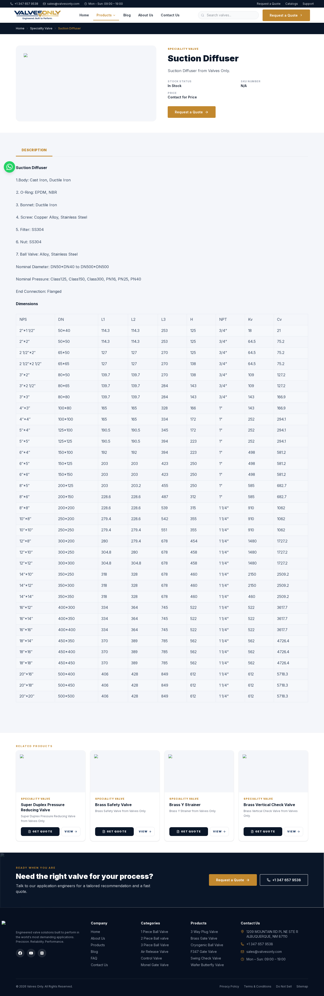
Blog (127, 15)
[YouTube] (31, 953)
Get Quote (42, 831)
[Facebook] (20, 953)
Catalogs (291, 3)
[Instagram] (42, 953)
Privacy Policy (229, 986)
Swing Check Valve (206, 958)
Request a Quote (269, 3)
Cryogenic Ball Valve (207, 945)
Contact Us (170, 15)
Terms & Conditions (257, 986)
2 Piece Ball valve (155, 938)
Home (84, 15)
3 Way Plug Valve (204, 932)
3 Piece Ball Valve (155, 945)
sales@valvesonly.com (63, 3)
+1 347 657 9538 (26, 3)
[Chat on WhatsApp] (9, 167)
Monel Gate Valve (155, 965)
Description (34, 150)
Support (308, 3)
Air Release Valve (154, 952)
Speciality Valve (41, 28)
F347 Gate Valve (204, 952)
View (69, 831)
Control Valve (151, 958)
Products (104, 15)
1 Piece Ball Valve (154, 932)
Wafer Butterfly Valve (207, 965)
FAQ (94, 958)
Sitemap (302, 986)
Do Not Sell (284, 986)
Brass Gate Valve (204, 938)
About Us (145, 15)
